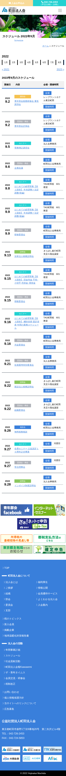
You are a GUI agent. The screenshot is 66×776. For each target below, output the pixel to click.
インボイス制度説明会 (25, 485)
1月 (6, 62)
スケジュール (13, 655)
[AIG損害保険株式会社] (32, 758)
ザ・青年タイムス (15, 672)
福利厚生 (43, 582)
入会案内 (43, 605)
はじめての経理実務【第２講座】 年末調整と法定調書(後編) (26, 212)
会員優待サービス (48, 593)
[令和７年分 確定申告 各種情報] (49, 549)
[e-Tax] (33, 523)
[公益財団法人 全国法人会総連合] (11, 749)
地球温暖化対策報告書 (16, 635)
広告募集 (9, 709)
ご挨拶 (9, 588)
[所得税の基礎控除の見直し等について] (16, 538)
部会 (8, 599)
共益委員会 (19, 345)
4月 (29, 62)
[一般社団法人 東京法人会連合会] (32, 749)
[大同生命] (11, 758)
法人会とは (12, 582)
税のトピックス (12, 618)
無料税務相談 (20, 432)
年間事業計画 (13, 650)
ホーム (45, 46)
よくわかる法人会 (48, 599)
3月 (21, 62)
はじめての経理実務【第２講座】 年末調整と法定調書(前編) (26, 189)
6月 (44, 62)
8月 (59, 62)
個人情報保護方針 (14, 697)
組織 (8, 593)
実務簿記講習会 (21, 148)
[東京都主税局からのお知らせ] (16, 549)
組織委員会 (19, 410)
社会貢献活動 (13, 661)
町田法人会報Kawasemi (19, 667)
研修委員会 (19, 234)
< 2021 (5, 69)
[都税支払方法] (49, 538)
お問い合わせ (11, 692)
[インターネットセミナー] (49, 509)
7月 (52, 62)
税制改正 (10, 684)
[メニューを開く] (60, 10)
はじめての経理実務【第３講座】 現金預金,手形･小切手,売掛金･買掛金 (26, 279)
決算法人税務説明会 (24, 256)
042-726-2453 (50, 3)
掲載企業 (9, 630)
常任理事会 (19, 467)
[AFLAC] (52, 758)
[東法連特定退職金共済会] (52, 749)
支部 (8, 610)
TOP (6, 568)
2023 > (60, 69)
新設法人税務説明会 (24, 386)
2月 (13, 62)
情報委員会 (19, 301)
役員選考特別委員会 (24, 365)
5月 (36, 62)
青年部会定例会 (21, 126)
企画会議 (18, 168)
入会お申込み (17, 3)
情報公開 (43, 588)
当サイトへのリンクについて (20, 703)
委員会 (9, 605)
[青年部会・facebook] (16, 509)
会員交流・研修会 (15, 678)
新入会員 (9, 624)
